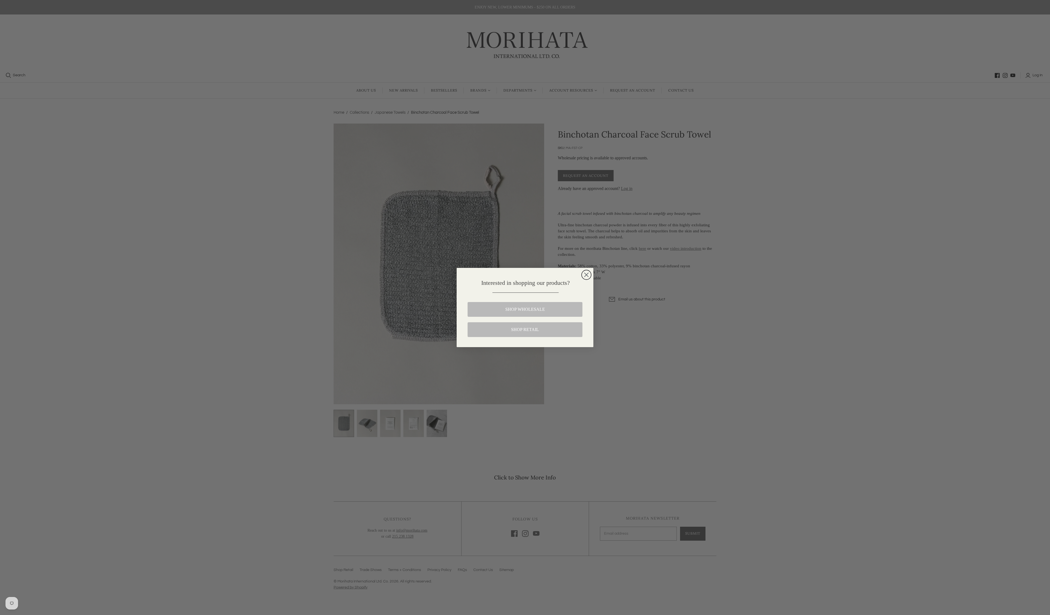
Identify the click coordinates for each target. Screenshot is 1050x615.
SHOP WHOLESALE (525, 309)
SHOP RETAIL (525, 329)
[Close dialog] (586, 275)
